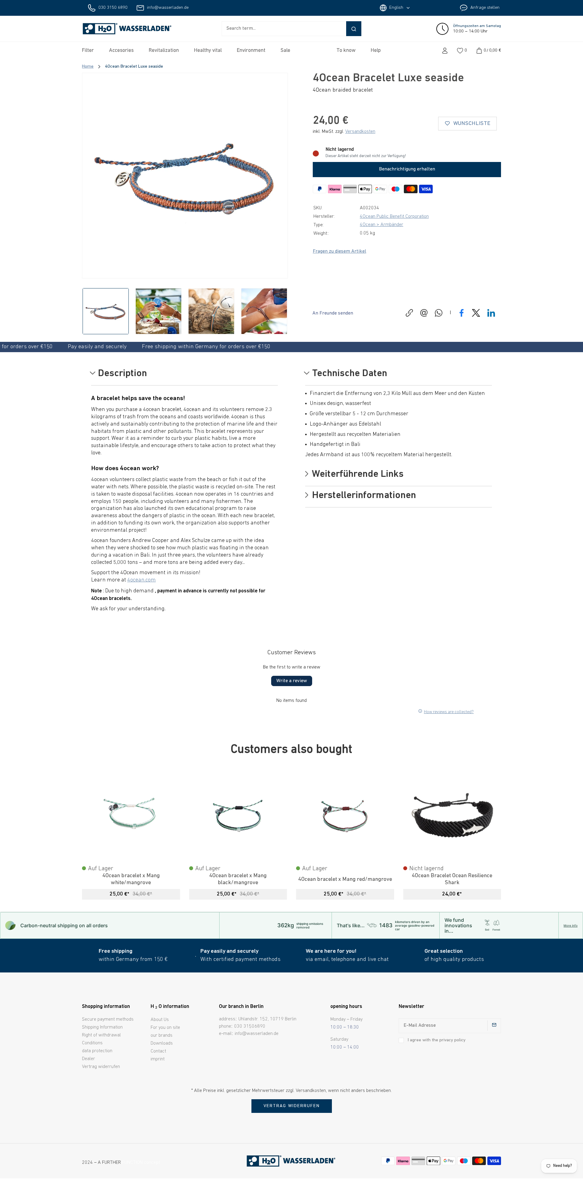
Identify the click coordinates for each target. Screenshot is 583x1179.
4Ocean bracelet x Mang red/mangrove (345, 879)
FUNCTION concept (141, 1162)
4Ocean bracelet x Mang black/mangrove (238, 879)
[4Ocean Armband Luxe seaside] (185, 175)
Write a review (291, 681)
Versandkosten (360, 131)
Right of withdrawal (101, 1035)
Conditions (92, 1043)
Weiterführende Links (357, 474)
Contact (158, 1051)
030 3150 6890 (113, 7)
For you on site (165, 1027)
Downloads (162, 1043)
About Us (160, 1019)
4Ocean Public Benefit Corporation (394, 216)
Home (88, 66)
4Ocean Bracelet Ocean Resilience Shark (452, 879)
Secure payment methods (108, 1019)
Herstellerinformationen (363, 496)
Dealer (88, 1058)
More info (571, 925)
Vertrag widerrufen (101, 1066)
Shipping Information (102, 1027)
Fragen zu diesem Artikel (339, 251)
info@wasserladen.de (168, 7)
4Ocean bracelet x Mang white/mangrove (131, 879)
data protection (97, 1051)
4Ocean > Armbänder (381, 224)
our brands (161, 1035)
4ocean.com (141, 580)
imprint (158, 1059)
